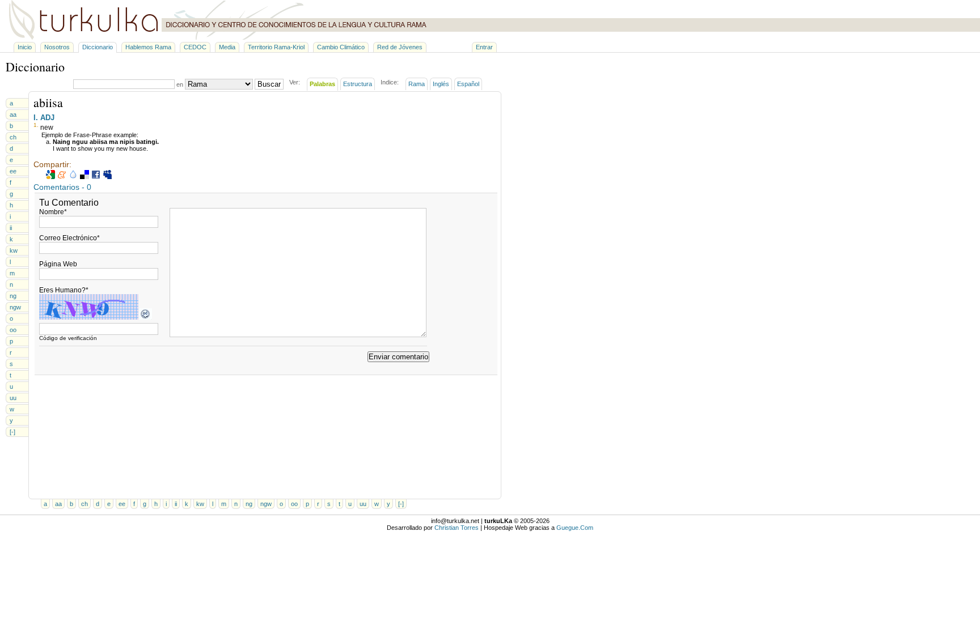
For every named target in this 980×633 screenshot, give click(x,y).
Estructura (357, 83)
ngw (15, 307)
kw (14, 250)
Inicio (25, 47)
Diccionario (97, 47)
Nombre (53, 212)
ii (11, 227)
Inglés (441, 83)
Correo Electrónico (69, 238)
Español (468, 83)
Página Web (58, 264)
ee (13, 171)
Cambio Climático (341, 47)
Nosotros (57, 47)
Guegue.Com (574, 527)
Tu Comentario (69, 202)
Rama (416, 83)
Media (227, 47)
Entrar (484, 47)
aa (13, 114)
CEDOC (195, 47)
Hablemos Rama (148, 47)
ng (13, 295)
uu (13, 397)
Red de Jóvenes (400, 47)
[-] (12, 431)
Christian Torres (456, 527)
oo (13, 329)
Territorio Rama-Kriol (276, 47)
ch (13, 137)
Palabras (322, 83)
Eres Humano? (63, 290)
